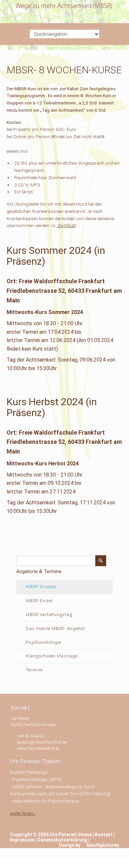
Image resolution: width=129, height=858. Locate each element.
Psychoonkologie (43, 642)
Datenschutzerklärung (62, 839)
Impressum (22, 839)
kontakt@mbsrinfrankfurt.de (41, 742)
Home (85, 834)
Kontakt (103, 834)
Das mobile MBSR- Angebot (55, 628)
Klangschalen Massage (51, 655)
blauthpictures (103, 845)
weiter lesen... (23, 813)
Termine (34, 669)
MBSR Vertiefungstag (49, 614)
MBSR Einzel (39, 600)
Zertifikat (66, 225)
